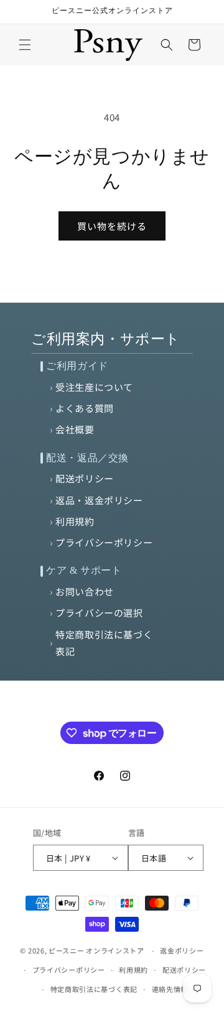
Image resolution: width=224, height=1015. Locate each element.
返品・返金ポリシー (98, 500)
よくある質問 (84, 408)
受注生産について (94, 386)
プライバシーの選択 (98, 612)
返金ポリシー (181, 950)
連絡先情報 (170, 989)
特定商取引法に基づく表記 (103, 643)
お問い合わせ (84, 591)
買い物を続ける (112, 225)
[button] (25, 44)
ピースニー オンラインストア (96, 950)
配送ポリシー (84, 478)
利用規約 (74, 521)
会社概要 (74, 429)
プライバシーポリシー (103, 542)
